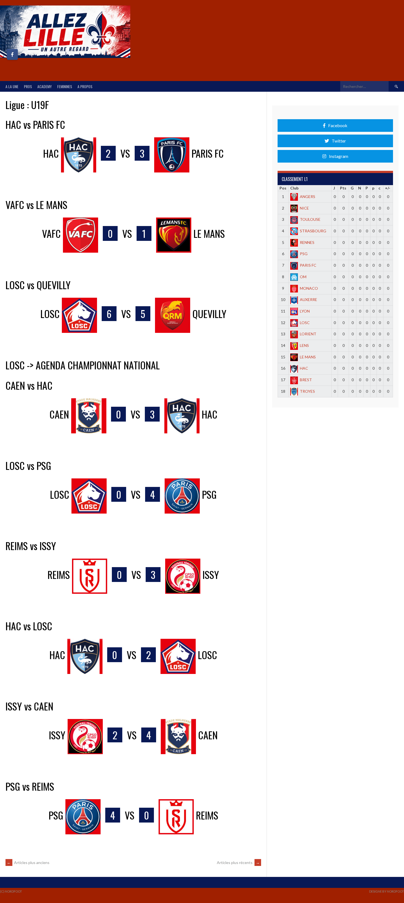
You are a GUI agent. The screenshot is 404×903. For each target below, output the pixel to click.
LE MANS (308, 357)
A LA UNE (11, 86)
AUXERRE (308, 299)
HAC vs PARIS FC (35, 124)
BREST (306, 379)
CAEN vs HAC (28, 385)
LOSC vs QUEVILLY (38, 284)
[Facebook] (12, 54)
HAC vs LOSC (28, 625)
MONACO (309, 288)
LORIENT (308, 333)
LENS (304, 345)
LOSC (305, 322)
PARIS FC (308, 265)
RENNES (307, 242)
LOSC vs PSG (28, 465)
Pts (343, 188)
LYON (305, 311)
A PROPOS (85, 86)
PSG (304, 253)
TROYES (307, 391)
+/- (387, 188)
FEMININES (64, 86)
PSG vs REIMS (29, 786)
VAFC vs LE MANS (36, 204)
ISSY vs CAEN (29, 706)
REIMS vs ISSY (30, 545)
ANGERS (307, 196)
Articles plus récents (238, 862)
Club (294, 188)
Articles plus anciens (28, 862)
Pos (283, 188)
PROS (28, 86)
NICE (304, 208)
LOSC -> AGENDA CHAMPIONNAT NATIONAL (82, 365)
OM (303, 276)
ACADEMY (44, 86)
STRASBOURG (313, 230)
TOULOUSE (310, 219)
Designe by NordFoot (386, 891)
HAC (304, 368)
